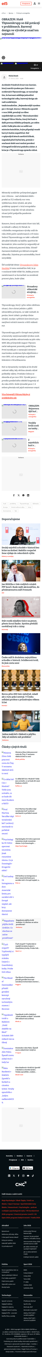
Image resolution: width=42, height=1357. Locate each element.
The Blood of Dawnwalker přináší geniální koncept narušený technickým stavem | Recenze (27, 979)
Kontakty (9, 1156)
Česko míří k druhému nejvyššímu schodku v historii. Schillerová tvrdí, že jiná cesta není (20, 660)
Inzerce (29, 1156)
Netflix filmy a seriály (8, 1316)
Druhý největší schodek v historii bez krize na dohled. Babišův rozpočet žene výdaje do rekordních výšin (20, 550)
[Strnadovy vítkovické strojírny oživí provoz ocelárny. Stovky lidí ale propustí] (14, 292)
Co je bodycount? (7, 1246)
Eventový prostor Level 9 (23, 1214)
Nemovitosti (13, 1207)
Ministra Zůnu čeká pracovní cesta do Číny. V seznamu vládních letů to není (26, 754)
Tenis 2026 (27, 1279)
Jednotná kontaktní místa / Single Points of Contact (20, 1349)
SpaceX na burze (7, 1301)
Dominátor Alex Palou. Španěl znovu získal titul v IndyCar (26, 1049)
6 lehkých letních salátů (31, 1257)
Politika (5, 1264)
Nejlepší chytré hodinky (9, 1310)
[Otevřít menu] (39, 3)
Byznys (11, 13)
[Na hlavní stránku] (4, 3)
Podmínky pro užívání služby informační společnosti (20, 1341)
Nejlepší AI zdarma (8, 1307)
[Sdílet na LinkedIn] (28, 495)
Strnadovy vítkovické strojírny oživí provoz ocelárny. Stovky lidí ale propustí (33, 289)
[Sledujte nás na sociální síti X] (14, 1175)
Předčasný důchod (30, 1301)
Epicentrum (5, 1231)
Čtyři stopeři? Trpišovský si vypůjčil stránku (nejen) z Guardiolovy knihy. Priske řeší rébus (26, 946)
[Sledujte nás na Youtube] (28, 1175)
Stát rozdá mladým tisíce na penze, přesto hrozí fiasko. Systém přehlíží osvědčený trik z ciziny (20, 624)
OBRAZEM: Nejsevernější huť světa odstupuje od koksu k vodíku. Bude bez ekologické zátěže (34, 408)
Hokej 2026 (27, 1276)
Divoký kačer (6, 1287)
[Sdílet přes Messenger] (23, 495)
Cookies (33, 1344)
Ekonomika (28, 1295)
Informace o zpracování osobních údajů (17, 1344)
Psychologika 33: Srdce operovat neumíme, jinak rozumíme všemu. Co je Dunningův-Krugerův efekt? (27, 841)
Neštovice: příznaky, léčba (10, 1234)
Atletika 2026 (28, 1285)
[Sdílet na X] (18, 495)
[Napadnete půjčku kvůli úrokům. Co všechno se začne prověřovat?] (8, 929)
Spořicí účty (27, 1304)
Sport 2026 (28, 1264)
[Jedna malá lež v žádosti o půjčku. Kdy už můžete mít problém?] (21, 721)
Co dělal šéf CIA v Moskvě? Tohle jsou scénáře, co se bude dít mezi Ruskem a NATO (27, 781)
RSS (22, 1160)
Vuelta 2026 (35, 1218)
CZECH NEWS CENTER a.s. (29, 1329)
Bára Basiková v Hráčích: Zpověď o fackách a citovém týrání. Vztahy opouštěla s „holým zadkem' (27, 1070)
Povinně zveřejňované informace (25, 1352)
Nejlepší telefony (7, 1304)
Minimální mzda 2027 (30, 1310)
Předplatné (13, 1160)
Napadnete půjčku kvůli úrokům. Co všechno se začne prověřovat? (27, 922)
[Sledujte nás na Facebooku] (18, 1175)
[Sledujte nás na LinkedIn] (9, 1175)
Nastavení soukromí (13, 1346)
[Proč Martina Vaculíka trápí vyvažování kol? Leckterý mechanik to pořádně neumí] (8, 821)
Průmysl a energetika (23, 13)
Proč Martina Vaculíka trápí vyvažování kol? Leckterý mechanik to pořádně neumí (26, 811)
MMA (25, 1270)
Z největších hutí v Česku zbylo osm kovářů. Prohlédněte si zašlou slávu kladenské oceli (34, 443)
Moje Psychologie (8, 1200)
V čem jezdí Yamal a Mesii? (10, 1237)
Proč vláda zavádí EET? (9, 1278)
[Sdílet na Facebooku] (14, 495)
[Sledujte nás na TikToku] (33, 1175)
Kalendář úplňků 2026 (9, 1243)
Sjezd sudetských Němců (10, 1275)
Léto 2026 (27, 1225)
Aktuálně (5, 1225)
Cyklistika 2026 (28, 1288)
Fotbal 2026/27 (28, 1273)
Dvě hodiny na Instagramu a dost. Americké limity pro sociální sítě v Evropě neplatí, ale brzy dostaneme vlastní (27, 878)
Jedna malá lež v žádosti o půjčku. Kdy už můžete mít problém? (19, 735)
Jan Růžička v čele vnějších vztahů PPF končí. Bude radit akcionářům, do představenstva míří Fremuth (20, 587)
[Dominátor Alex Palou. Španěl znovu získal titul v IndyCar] (8, 1055)
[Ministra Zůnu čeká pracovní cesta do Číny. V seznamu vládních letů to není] (8, 763)
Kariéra (30, 1160)
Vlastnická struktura (27, 1346)
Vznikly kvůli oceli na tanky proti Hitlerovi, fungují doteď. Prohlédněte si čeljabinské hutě (34, 426)
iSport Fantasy (13, 1204)
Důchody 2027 (28, 1307)
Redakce (20, 1156)
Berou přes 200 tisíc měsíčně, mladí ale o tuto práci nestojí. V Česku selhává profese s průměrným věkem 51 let (20, 698)
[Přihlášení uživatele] (35, 3)
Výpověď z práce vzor (8, 1284)
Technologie (6, 1295)
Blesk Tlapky (21, 1200)
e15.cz (4, 13)
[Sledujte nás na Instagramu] (23, 1175)
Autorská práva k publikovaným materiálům (20, 1339)
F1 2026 (26, 1282)
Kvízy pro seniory (7, 1240)
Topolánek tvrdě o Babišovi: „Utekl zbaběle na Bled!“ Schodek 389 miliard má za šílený (27, 1016)
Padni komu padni (7, 1281)
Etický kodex (10, 1352)
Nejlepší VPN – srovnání (9, 1313)
